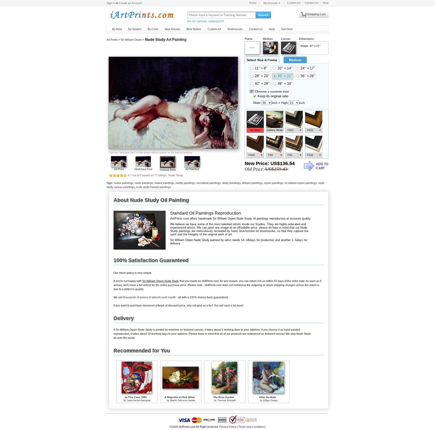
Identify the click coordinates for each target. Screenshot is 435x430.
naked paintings (164, 183)
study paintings (231, 183)
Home (253, 3)
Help (326, 3)
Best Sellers (193, 29)
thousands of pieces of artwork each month (149, 297)
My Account (270, 3)
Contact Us (311, 3)
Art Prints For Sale (142, 14)
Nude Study (155, 39)
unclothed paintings (208, 183)
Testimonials (235, 29)
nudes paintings (123, 183)
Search (263, 15)
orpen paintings (273, 183)
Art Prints (112, 39)
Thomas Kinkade (226, 400)
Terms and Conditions (252, 426)
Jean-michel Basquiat (138, 400)
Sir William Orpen (131, 39)
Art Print (119, 169)
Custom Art (293, 3)
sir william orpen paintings (301, 183)
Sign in (110, 3)
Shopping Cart (316, 14)
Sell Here (287, 29)
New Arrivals (172, 29)
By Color (153, 29)
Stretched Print (143, 169)
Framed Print (168, 170)
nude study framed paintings (153, 187)
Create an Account (130, 3)
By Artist (117, 29)
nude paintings (144, 183)
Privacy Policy (228, 426)
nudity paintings (185, 183)
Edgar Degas (270, 400)
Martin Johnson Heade (182, 400)
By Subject (134, 29)
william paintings (252, 183)
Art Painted (192, 169)
